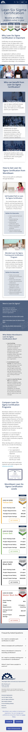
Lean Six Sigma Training (7, 697)
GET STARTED (14, 520)
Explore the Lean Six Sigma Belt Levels (13, 316)
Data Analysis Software (7, 701)
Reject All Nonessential (14, 728)
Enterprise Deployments (7, 695)
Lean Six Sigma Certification (8, 699)
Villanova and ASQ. (7, 466)
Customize (19, 721)
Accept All (9, 721)
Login (22, 2)
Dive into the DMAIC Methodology (12, 326)
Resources (4, 705)
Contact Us (4, 707)
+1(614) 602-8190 (5, 686)
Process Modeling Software (8, 703)
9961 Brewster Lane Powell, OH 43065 (6, 684)
